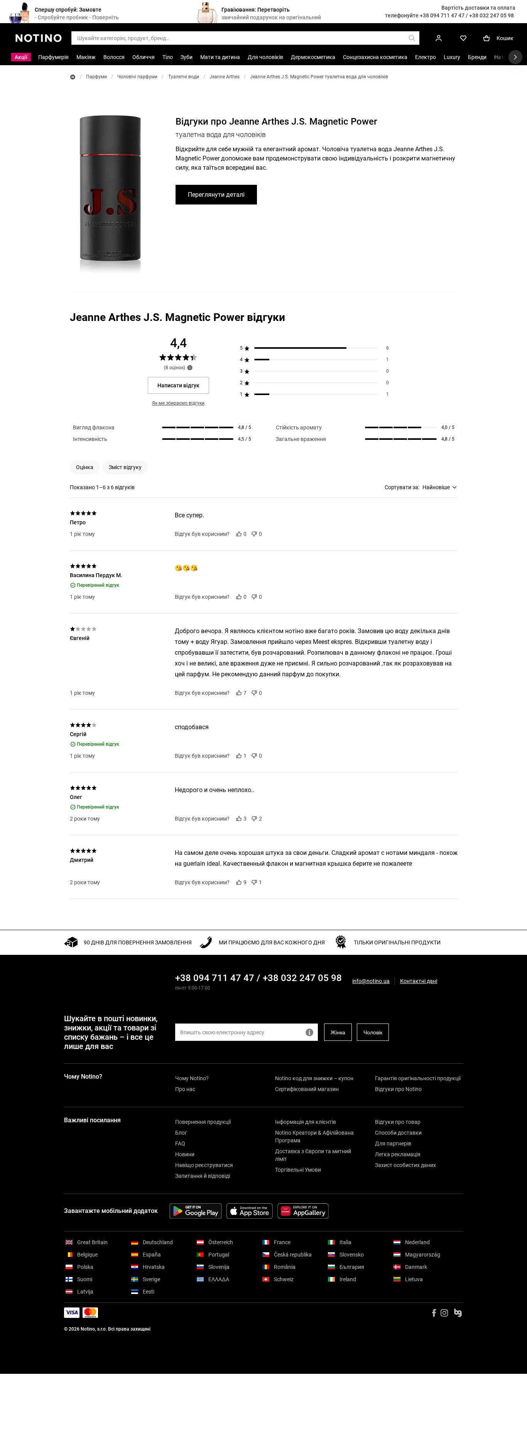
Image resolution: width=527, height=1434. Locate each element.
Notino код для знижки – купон (314, 1078)
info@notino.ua (371, 981)
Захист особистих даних (405, 1165)
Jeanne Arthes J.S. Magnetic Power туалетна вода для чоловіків (319, 76)
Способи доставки (398, 1133)
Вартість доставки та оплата (478, 8)
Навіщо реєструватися (204, 1165)
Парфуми (96, 76)
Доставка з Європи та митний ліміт (313, 1155)
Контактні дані (418, 981)
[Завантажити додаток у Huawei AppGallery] (303, 1211)
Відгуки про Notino (398, 1089)
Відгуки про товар (398, 1122)
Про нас (185, 1089)
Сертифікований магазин (307, 1089)
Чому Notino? (192, 1078)
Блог (181, 1133)
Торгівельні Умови (298, 1170)
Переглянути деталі (216, 194)
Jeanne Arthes (224, 76)
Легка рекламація (398, 1154)
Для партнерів (393, 1143)
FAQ (180, 1143)
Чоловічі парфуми (137, 76)
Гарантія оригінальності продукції (418, 1078)
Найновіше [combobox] (436, 487)
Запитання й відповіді (202, 1176)
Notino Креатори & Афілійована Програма (314, 1136)
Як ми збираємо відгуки (178, 403)
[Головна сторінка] (73, 77)
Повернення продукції (203, 1122)
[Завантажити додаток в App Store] (249, 1211)
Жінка (338, 1032)
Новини (184, 1154)
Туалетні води (183, 76)
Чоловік (372, 1032)
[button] (85, 467)
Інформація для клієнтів (305, 1122)
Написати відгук (178, 385)
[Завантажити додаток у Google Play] (195, 1211)
